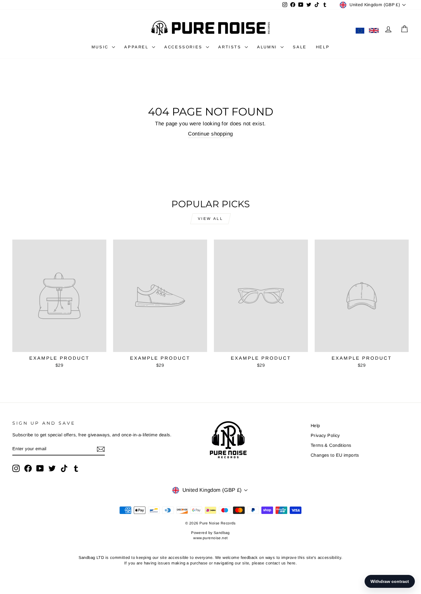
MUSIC (101, 47)
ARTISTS (230, 47)
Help (315, 425)
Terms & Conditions (331, 445)
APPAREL (137, 47)
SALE (299, 47)
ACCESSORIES (184, 47)
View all (210, 218)
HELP (322, 47)
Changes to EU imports (335, 455)
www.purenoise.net (210, 538)
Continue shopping (210, 134)
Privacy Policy (325, 435)
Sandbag (222, 533)
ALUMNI (268, 47)
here (291, 563)
